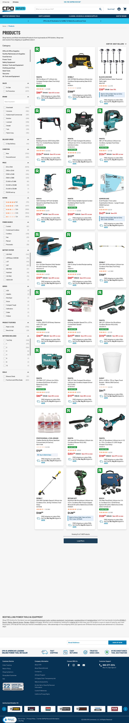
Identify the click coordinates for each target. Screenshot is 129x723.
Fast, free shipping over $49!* (72, 2)
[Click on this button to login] (119, 9)
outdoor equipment (57, 620)
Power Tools (7, 59)
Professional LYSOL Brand (47, 438)
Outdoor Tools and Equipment (13, 65)
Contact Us (38, 671)
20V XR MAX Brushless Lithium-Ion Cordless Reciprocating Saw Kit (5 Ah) (80, 81)
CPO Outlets (15, 2)
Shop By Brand (121, 16)
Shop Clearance (44, 16)
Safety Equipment (9, 62)
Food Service (7, 56)
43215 (43, 100)
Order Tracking (7, 665)
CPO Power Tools (6, 2)
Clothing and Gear (9, 68)
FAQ (4, 679)
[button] (16, 83)
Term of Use (21, 718)
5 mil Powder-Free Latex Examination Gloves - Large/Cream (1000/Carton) (111, 203)
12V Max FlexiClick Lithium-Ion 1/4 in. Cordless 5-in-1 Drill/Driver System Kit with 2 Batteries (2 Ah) (111, 502)
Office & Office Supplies (11, 51)
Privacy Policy (31, 718)
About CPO (38, 665)
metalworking (92, 620)
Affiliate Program (40, 675)
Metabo (26, 622)
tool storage (69, 620)
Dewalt (71, 77)
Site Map (21, 721)
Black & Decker (105, 77)
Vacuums (6, 73)
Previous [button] (28, 21)
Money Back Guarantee (9, 675)
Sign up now (117, 642)
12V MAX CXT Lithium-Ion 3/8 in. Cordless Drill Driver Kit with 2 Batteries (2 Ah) (47, 382)
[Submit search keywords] (100, 9)
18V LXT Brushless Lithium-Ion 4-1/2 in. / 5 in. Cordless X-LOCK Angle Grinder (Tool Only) (112, 442)
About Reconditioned (41, 668)
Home (4, 26)
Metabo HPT (72, 498)
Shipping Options (8, 672)
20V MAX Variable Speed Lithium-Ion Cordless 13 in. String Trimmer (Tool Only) (49, 502)
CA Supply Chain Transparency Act (45, 678)
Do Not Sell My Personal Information (48, 718)
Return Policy (7, 668)
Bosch (38, 138)
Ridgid (32, 622)
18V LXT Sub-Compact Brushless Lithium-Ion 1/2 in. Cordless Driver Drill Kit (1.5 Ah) (80, 143)
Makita (39, 77)
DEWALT (123, 620)
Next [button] (100, 21)
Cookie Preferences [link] (41, 690)
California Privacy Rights (42, 694)
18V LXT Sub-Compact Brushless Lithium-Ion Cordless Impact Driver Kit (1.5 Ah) (80, 382)
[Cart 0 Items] (124, 9)
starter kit (74, 622)
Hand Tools (6, 71)
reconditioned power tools (40, 620)
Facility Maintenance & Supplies (14, 54)
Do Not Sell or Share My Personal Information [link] (45, 686)
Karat (101, 378)
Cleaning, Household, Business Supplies (83, 16)
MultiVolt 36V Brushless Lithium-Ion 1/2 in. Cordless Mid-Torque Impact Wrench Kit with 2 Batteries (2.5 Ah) (80, 502)
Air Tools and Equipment (11, 76)
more (40, 622)
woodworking (79, 620)
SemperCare (104, 199)
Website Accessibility (41, 682)
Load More (80, 541)
